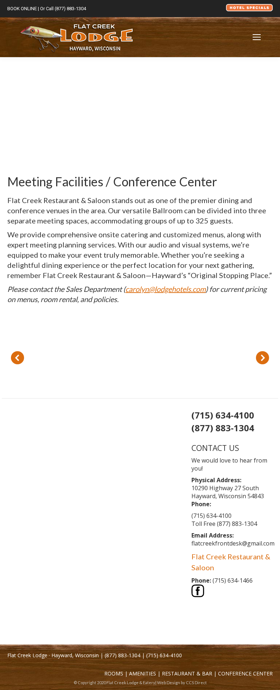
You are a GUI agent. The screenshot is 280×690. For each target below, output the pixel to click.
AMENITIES (142, 673)
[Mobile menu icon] (257, 37)
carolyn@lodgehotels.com (165, 289)
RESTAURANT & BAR (187, 673)
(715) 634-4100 (164, 655)
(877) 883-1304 (70, 8)
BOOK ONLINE (22, 8)
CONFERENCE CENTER (245, 673)
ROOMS (113, 673)
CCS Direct (196, 682)
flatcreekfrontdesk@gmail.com (233, 543)
